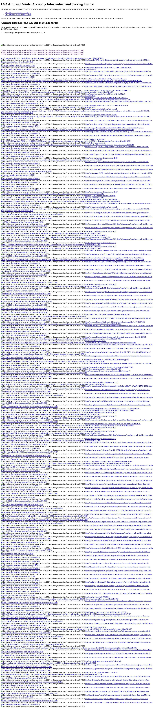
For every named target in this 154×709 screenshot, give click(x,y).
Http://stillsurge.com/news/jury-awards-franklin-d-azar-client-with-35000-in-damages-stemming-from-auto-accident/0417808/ (42, 51)
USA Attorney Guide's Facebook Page (18, 13)
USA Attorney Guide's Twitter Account (18, 15)
